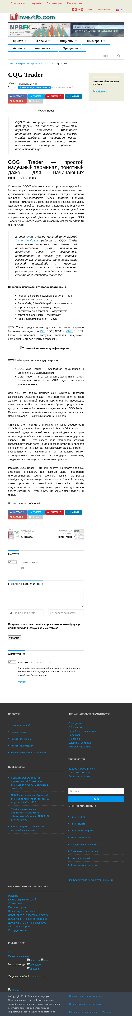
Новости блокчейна (20, 738)
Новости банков (18, 731)
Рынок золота (78, 823)
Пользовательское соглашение (85, 996)
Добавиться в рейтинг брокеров (27, 922)
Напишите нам (38, 976)
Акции (17, 48)
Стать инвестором (19, 926)
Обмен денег (16, 903)
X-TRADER (28, 536)
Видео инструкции (79, 776)
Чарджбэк (37, 3)
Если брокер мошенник (82, 731)
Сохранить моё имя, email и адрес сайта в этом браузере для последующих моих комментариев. (44, 626)
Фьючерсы (94, 41)
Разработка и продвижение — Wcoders (90, 1012)
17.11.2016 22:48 (59, 87)
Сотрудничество (18, 930)
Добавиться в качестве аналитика (28, 915)
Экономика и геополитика (84, 851)
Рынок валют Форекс (82, 830)
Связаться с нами (18, 956)
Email (36, 101)
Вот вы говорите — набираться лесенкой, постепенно (27, 828)
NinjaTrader (65, 536)
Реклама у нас (74, 3)
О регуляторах (77, 723)
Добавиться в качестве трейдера (27, 919)
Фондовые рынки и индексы (85, 844)
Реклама (13, 895)
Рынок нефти (78, 816)
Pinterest (56, 96)
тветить (22, 681)
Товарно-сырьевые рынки (84, 865)
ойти (90, 9)
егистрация (104, 9)
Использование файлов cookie (85, 1004)
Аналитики (42, 48)
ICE (42, 331)
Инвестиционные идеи (21, 911)
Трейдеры (70, 48)
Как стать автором (79, 772)
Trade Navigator (26, 240)
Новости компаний (20, 724)
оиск (96, 799)
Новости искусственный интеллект (28, 752)
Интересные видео (79, 746)
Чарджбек (74, 735)
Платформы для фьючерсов (40, 63)
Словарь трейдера (79, 742)
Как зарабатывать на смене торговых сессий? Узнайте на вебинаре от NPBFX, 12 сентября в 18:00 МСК (29, 783)
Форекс (41, 41)
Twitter (37, 96)
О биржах (74, 739)
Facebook (18, 96)
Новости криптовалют (21, 745)
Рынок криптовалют (81, 837)
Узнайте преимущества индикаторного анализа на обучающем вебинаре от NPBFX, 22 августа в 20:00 (30, 814)
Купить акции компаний (22, 899)
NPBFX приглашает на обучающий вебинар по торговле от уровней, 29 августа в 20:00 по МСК (30, 798)
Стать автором (17, 907)
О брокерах (75, 727)
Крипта (18, 41)
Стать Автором (54, 3)
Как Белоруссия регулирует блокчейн (90, 880)
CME (69, 331)
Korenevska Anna (26, 84)
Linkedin (74, 96)
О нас (11, 952)
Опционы (66, 41)
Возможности (18, 3)
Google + (18, 101)
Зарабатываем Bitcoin (81, 768)
